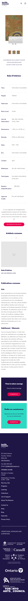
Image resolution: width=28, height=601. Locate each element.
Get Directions (5, 460)
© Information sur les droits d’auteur (14, 60)
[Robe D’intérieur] (14, 254)
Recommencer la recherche (14, 224)
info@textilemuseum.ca (12, 466)
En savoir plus (14, 394)
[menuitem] (14, 487)
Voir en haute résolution (14, 62)
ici (14, 219)
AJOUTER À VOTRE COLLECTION (14, 64)
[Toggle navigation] (21, 3)
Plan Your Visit (5, 483)
